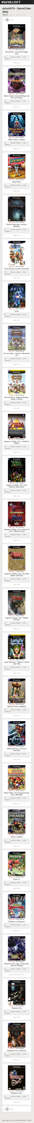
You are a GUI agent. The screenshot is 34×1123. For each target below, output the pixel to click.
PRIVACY (29, 1120)
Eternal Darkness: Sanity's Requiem (16, 225)
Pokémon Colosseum (16, 921)
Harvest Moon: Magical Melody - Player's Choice (16, 398)
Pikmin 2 (16, 879)
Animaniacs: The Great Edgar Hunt (16, 52)
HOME (3, 1120)
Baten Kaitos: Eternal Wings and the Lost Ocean (16, 97)
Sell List (18, 15)
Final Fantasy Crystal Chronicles (16, 268)
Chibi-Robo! (16, 181)
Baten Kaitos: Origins (16, 139)
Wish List (12, 15)
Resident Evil (17, 1008)
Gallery (24, 15)
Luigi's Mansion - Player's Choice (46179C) (16, 663)
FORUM (12, 1120)
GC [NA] (12, 49)
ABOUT (8, 1120)
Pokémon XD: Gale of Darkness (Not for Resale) (16, 964)
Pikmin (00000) (16, 837)
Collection (5, 15)
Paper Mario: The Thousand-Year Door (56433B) (16, 793)
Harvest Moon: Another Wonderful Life (16, 354)
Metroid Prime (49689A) (16, 706)
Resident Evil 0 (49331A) (16, 1050)
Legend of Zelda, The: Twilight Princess (16, 619)
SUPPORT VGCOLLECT (21, 1120)
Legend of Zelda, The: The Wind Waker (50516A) (16, 574)
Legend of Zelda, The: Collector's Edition (16, 442)
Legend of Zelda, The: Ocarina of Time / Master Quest (17, 530)
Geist (17, 311)
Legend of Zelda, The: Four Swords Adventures (16, 486)
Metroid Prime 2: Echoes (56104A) (16, 749)
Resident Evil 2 (16, 1093)
